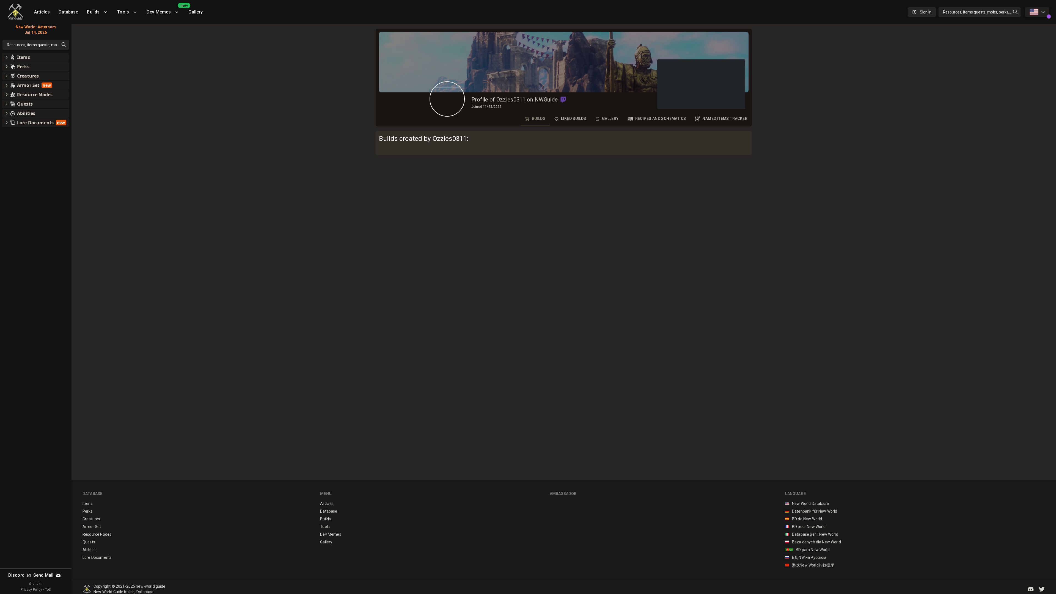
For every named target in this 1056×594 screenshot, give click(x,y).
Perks (87, 511)
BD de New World (803, 519)
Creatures (91, 519)
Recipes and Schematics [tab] (660, 118)
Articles (42, 12)
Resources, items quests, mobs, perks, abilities (982, 12)
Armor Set (91, 526)
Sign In (925, 12)
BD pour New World (805, 526)
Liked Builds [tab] (573, 118)
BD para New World (807, 550)
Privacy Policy (31, 590)
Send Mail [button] (43, 575)
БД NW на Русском (805, 557)
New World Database (807, 503)
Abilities (89, 550)
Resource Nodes (96, 534)
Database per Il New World (811, 534)
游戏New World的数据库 (809, 565)
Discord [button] (16, 575)
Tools (123, 12)
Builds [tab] (538, 118)
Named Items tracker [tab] (724, 118)
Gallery (195, 12)
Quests (88, 542)
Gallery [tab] (610, 118)
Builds (93, 12)
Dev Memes (165, 10)
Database (68, 12)
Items (87, 503)
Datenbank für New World (811, 511)
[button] (563, 99)
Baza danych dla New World (813, 542)
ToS (48, 590)
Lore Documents (97, 557)
